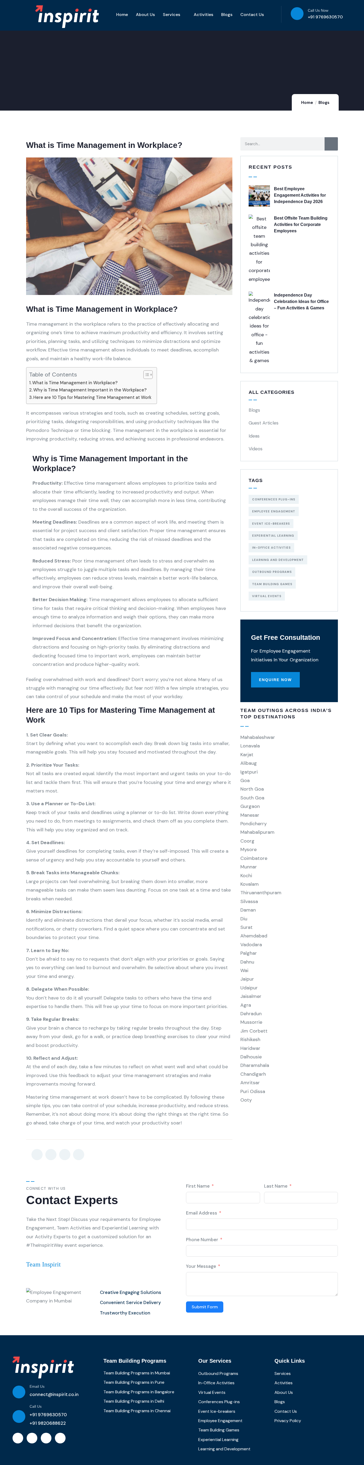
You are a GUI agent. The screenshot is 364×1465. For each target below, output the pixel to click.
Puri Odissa (252, 1091)
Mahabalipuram (257, 832)
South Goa (252, 798)
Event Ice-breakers (271, 523)
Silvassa (249, 901)
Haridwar (250, 1048)
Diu (243, 919)
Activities (203, 14)
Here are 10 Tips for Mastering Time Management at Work (92, 397)
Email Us (37, 1386)
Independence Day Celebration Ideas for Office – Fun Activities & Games (301, 301)
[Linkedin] (18, 1438)
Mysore (248, 849)
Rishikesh (250, 1039)
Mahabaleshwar (257, 737)
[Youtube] (46, 1438)
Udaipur (249, 988)
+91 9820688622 (48, 1423)
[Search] (331, 144)
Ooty (246, 1100)
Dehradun (251, 1013)
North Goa (252, 789)
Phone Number (202, 1240)
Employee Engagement (273, 511)
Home (122, 14)
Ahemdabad (253, 936)
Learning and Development (278, 560)
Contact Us (252, 14)
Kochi (246, 875)
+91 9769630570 (325, 17)
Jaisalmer (250, 996)
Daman (248, 910)
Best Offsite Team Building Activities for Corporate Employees (300, 224)
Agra (245, 1005)
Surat (246, 927)
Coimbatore (253, 858)
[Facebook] (32, 1438)
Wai (244, 970)
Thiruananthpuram (260, 892)
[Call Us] (19, 1416)
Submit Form (205, 1307)
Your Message (201, 1266)
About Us (145, 14)
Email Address (201, 1213)
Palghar (248, 953)
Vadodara (251, 944)
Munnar (248, 867)
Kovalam (249, 884)
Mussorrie (251, 1022)
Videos (255, 449)
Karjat (246, 754)
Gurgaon (250, 806)
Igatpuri (249, 772)
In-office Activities (271, 547)
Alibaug (248, 763)
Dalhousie (251, 1057)
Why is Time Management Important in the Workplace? (90, 390)
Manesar (249, 815)
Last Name (276, 1186)
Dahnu (247, 962)
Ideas (254, 436)
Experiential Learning (273, 535)
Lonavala (250, 746)
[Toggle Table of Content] (145, 374)
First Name (198, 1186)
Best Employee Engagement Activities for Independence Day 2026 (300, 195)
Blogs (226, 14)
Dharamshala (254, 1065)
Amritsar (250, 1082)
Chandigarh (253, 1074)
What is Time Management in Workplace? (75, 383)
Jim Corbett (254, 1031)
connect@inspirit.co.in (54, 1394)
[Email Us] (19, 1392)
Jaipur (247, 979)
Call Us (36, 1406)
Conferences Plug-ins (273, 499)
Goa (245, 780)
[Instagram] (60, 1438)
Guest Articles (263, 423)
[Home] (43, 1368)
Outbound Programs (272, 572)
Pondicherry (253, 823)
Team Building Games (272, 584)
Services (171, 14)
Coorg (247, 841)
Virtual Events (266, 596)
